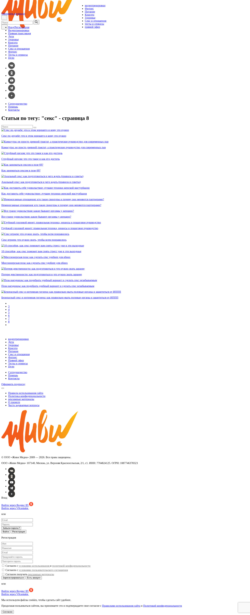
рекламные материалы (21, 399)
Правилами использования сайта (121, 605)
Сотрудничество (17, 103)
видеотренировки (95, 5)
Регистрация (18, 531)
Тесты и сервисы (18, 54)
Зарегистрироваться (13, 577)
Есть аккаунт (33, 577)
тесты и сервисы (94, 23)
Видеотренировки (18, 30)
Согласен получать (29, 574)
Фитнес (89, 8)
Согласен (7, 612)
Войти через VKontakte (15, 508)
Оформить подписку (13, 13)
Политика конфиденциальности (26, 396)
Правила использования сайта (25, 393)
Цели (11, 57)
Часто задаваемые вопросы (23, 405)
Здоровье (90, 17)
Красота (89, 14)
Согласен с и (47, 565)
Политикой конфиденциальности (162, 605)
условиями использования (34, 565)
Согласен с (36, 570)
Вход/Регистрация (18, 27)
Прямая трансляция (19, 33)
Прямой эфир (16, 360)
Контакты (14, 109)
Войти (6, 531)
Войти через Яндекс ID (15, 505)
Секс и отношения (95, 20)
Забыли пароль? (11, 528)
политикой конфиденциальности (71, 565)
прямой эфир (92, 26)
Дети (11, 36)
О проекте (14, 402)
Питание (90, 11)
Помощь (13, 106)
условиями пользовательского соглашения (43, 570)
